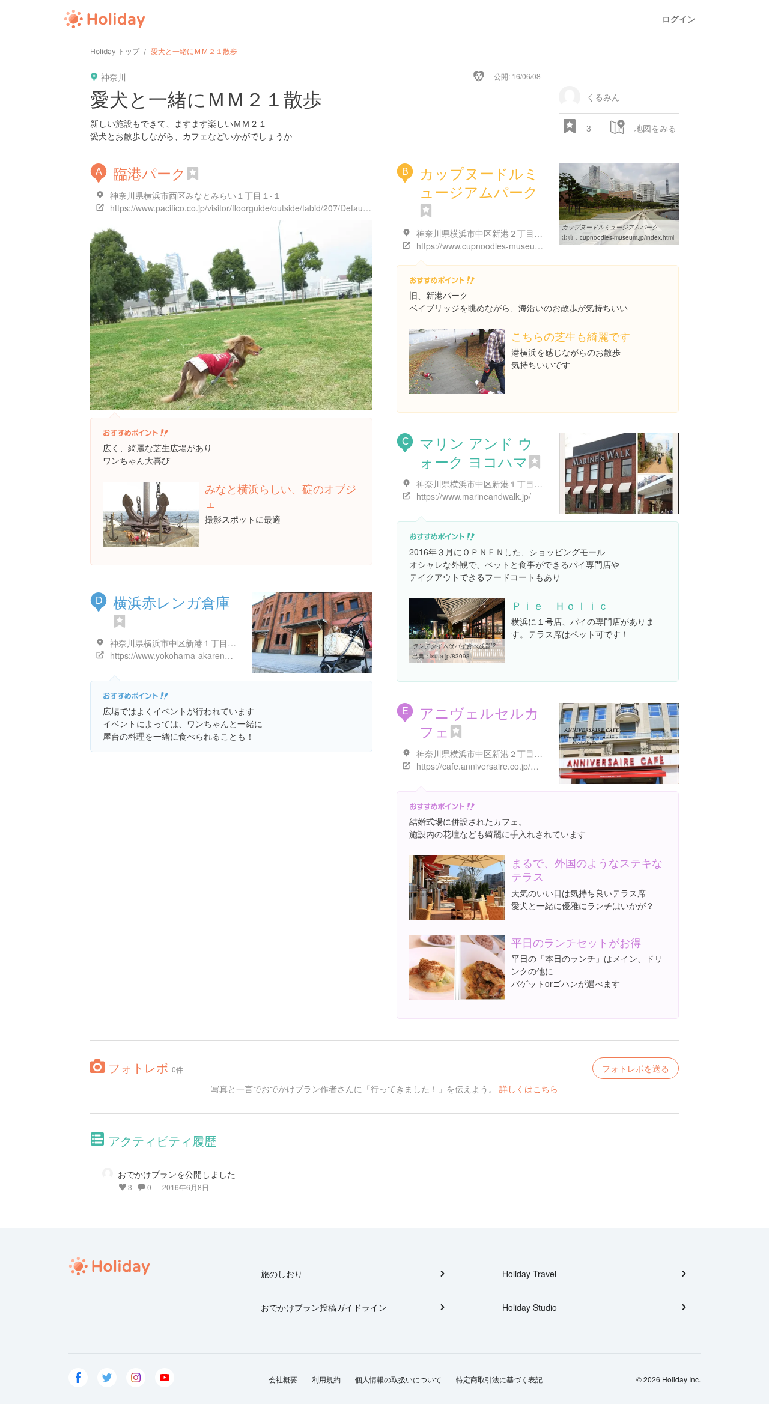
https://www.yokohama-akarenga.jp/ (178, 655)
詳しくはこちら (528, 1089)
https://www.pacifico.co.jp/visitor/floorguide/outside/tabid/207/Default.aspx (249, 208)
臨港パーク (149, 172)
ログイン (679, 19)
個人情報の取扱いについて (398, 1379)
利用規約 (326, 1379)
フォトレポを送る (635, 1068)
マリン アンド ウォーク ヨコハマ (476, 452)
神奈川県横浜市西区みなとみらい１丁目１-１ (195, 195)
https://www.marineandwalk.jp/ (473, 496)
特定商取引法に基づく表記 (499, 1379)
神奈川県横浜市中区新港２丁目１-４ (485, 753)
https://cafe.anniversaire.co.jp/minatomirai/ (496, 766)
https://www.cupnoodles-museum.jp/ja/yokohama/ (510, 246)
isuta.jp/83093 (450, 656)
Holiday (104, 19)
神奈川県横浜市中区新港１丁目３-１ (485, 484)
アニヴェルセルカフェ (479, 721)
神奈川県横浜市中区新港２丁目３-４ (485, 233)
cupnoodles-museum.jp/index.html (627, 237)
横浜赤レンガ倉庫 (171, 601)
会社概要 (283, 1379)
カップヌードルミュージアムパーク (479, 182)
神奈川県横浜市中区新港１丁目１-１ (179, 643)
